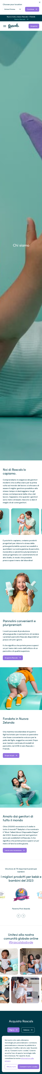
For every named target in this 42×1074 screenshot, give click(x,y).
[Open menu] (5, 26)
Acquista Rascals (11, 658)
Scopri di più (9, 755)
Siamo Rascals (19, 19)
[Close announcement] (39, 17)
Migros (11, 1030)
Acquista (33, 26)
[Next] (23, 916)
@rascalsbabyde (21, 942)
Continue (30, 9)
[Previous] (19, 916)
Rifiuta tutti (11, 1067)
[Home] (13, 26)
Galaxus (26, 1030)
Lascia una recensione (13, 850)
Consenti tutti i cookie (28, 1067)
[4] (16, 829)
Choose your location (12, 4)
